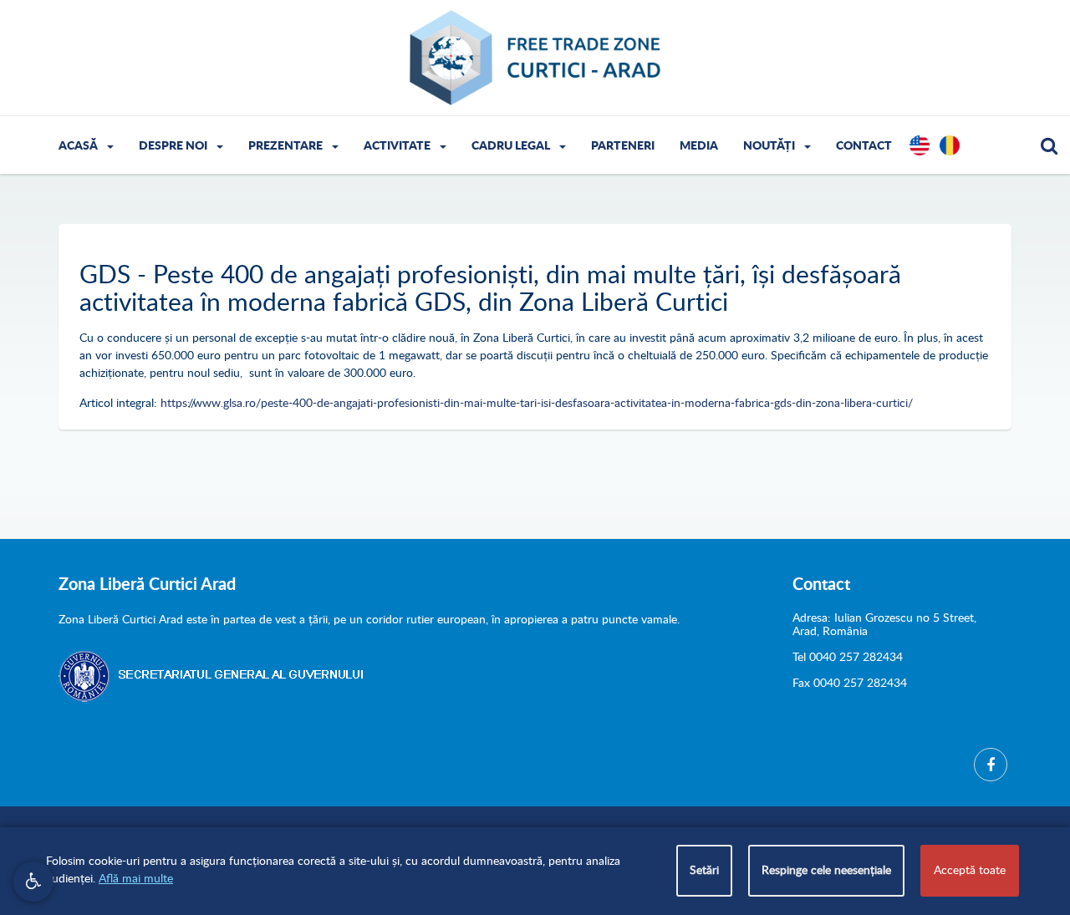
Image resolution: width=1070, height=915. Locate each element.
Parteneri (623, 146)
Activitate (398, 146)
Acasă (79, 146)
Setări (704, 871)
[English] (919, 155)
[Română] (950, 155)
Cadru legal (512, 146)
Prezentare (286, 146)
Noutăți (770, 146)
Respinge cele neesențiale (826, 871)
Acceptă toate (970, 871)
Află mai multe (136, 879)
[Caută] (1049, 149)
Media (699, 146)
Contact (864, 146)
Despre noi (174, 146)
